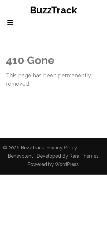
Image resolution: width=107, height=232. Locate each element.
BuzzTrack (53, 9)
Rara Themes (84, 156)
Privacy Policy (61, 148)
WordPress (67, 164)
